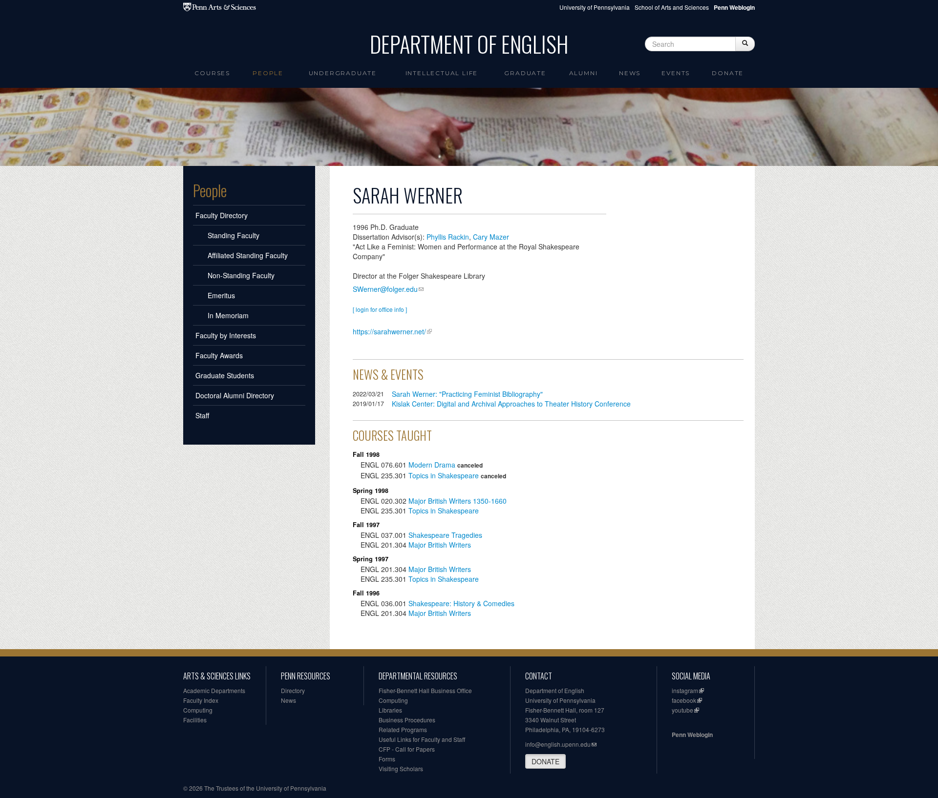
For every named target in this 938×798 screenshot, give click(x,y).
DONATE (545, 761)
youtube (682, 710)
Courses (212, 73)
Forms (387, 759)
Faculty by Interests (225, 335)
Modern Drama (431, 465)
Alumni (583, 73)
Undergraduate (343, 73)
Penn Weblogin (692, 734)
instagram (685, 690)
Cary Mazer (491, 237)
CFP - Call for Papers (407, 749)
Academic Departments (214, 690)
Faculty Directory (221, 215)
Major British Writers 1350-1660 (457, 501)
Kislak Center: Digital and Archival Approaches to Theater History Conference (511, 404)
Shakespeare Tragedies (445, 535)
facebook (684, 700)
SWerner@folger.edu (385, 289)
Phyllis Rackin (447, 237)
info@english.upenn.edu (558, 744)
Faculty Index (200, 700)
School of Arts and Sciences (672, 7)
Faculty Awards (219, 355)
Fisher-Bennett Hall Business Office (425, 690)
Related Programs (403, 729)
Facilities (195, 720)
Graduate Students (224, 375)
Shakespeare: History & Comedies (461, 603)
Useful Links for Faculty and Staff (422, 739)
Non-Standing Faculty (241, 275)
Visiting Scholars (401, 768)
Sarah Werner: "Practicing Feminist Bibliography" (467, 394)
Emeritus (221, 295)
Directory (293, 690)
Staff (202, 415)
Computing (198, 710)
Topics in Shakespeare (443, 475)
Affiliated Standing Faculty (248, 255)
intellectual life (441, 73)
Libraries (390, 710)
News (629, 73)
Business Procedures (407, 720)
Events (675, 73)
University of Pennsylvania (594, 7)
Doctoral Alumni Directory (234, 395)
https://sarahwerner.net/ (389, 331)
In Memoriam (228, 315)
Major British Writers (439, 545)
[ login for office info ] (380, 309)
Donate (728, 73)
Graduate (525, 73)
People (268, 73)
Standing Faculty (233, 235)
